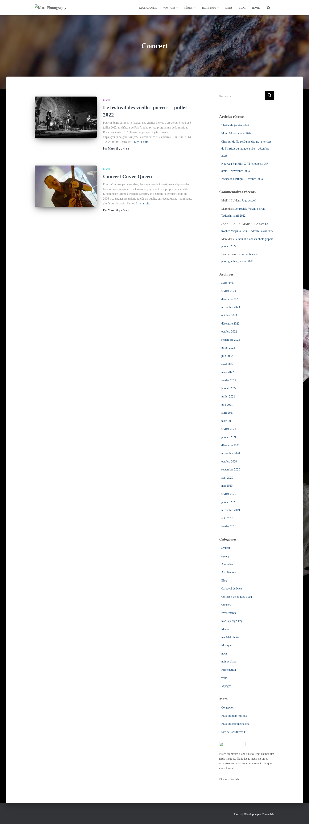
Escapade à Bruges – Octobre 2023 (242, 178)
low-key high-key (231, 621)
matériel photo (230, 637)
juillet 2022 (228, 347)
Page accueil (148, 7)
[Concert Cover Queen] (66, 186)
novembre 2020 (230, 453)
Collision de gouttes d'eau (236, 596)
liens (228, 7)
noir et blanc (228, 661)
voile (224, 678)
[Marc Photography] (51, 7)
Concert (226, 604)
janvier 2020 (228, 502)
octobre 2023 (229, 315)
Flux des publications (234, 715)
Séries (188, 7)
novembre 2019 (230, 510)
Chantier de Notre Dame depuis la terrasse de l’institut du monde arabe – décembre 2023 (246, 148)
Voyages (169, 7)
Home (256, 7)
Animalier (227, 564)
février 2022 (228, 380)
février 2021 (228, 429)
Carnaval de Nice (231, 588)
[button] (177, 7)
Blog (242, 7)
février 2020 (228, 493)
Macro (225, 629)
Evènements (228, 613)
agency (225, 556)
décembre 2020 (230, 445)
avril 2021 (227, 412)
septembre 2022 (230, 339)
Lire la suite (141, 141)
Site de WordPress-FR (234, 732)
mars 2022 (227, 372)
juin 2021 (227, 404)
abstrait (225, 548)
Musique (226, 645)
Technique (209, 7)
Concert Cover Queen (127, 176)
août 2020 (227, 477)
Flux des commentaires (235, 723)
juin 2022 (227, 356)
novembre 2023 (230, 307)
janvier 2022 (228, 388)
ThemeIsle (268, 814)
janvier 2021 (228, 437)
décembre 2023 (230, 299)
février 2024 (228, 291)
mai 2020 (226, 485)
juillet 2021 (228, 396)
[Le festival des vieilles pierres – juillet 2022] (66, 117)
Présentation (228, 669)
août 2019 (227, 518)
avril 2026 (227, 283)
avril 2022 (227, 364)
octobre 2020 (229, 461)
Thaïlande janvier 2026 (235, 125)
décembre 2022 (230, 323)
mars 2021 (227, 421)
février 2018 (228, 526)
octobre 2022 (229, 331)
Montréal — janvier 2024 (236, 133)
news (224, 653)
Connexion (227, 707)
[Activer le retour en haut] (300, 815)
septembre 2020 (230, 469)
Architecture (228, 572)
